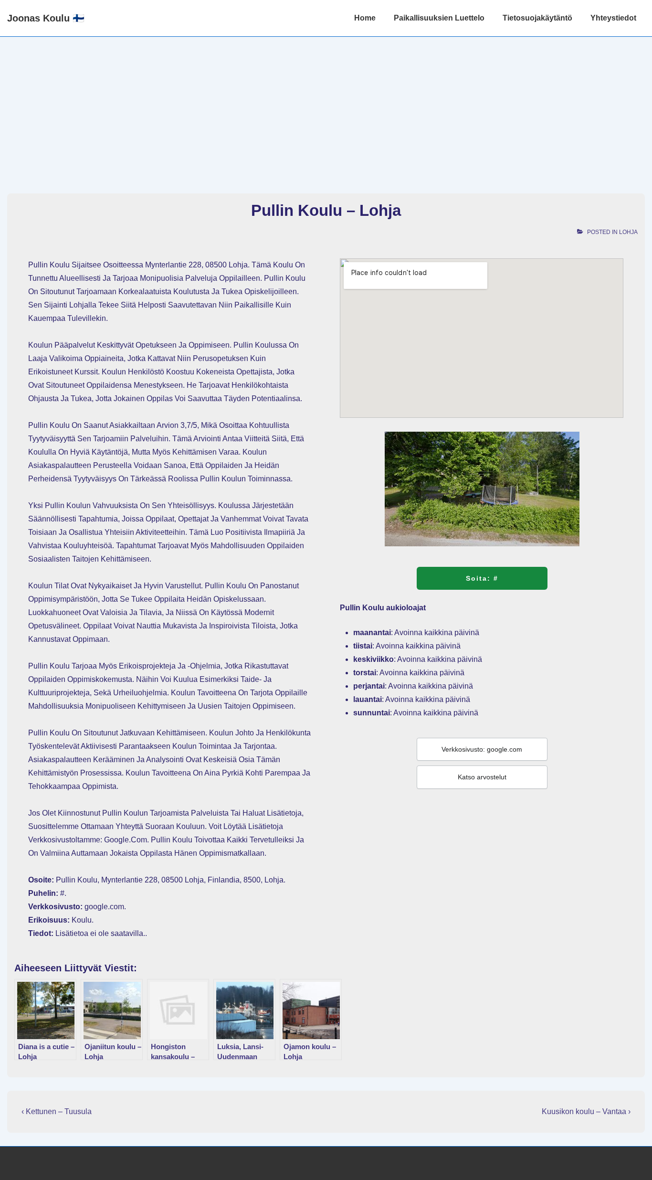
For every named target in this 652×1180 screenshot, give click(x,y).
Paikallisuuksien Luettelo (439, 18)
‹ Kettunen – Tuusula (56, 1111)
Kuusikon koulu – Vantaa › (586, 1111)
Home (365, 18)
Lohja (628, 232)
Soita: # (482, 578)
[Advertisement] (326, 108)
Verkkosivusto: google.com (482, 749)
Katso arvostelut (482, 777)
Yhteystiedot (613, 18)
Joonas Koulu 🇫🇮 (45, 18)
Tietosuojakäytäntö (537, 18)
